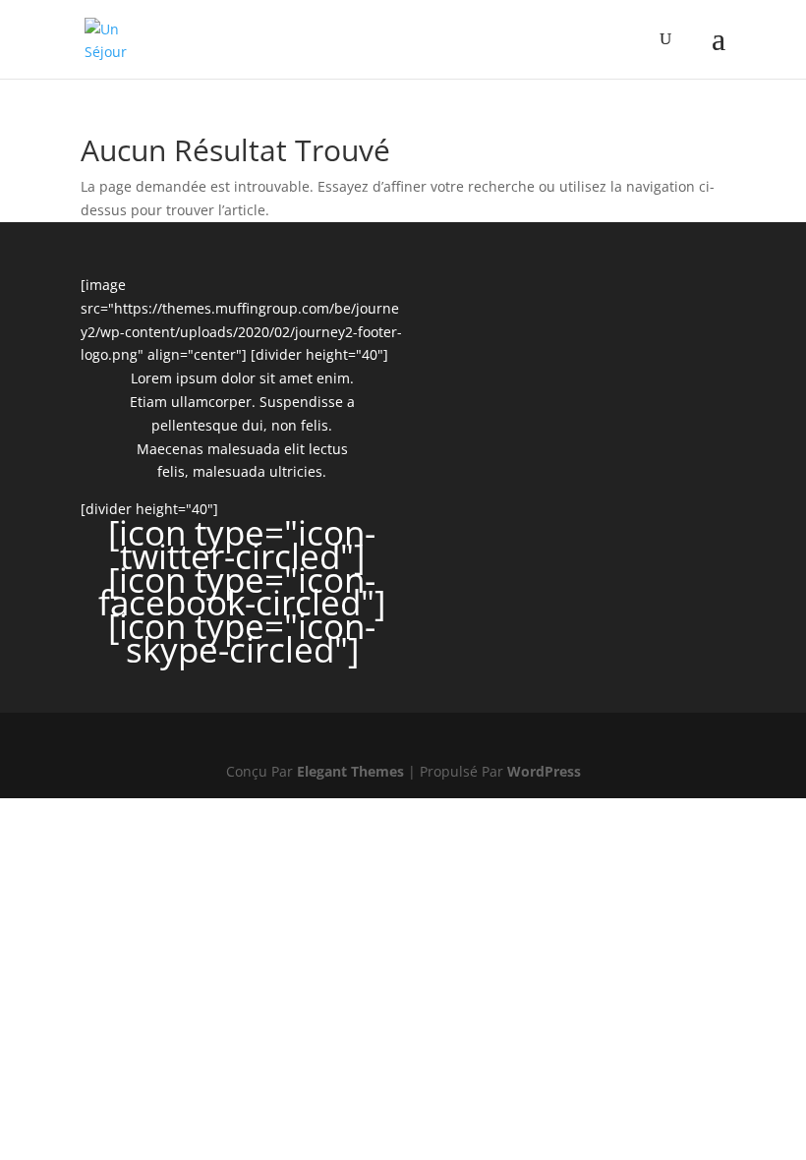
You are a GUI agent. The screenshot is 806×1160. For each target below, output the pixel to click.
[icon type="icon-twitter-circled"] (241, 544)
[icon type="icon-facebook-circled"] (241, 591)
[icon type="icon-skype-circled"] (241, 637)
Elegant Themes (350, 771)
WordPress (544, 771)
